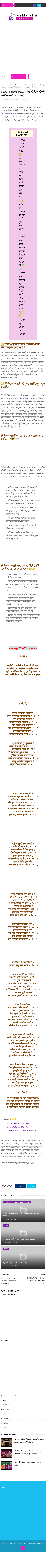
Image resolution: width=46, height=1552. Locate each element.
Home (3, 77)
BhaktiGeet (6, 1405)
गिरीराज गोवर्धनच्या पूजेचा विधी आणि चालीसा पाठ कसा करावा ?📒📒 (21, 294)
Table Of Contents (22, 133)
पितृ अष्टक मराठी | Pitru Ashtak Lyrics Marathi (19, 1239)
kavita (4, 1427)
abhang (5, 1414)
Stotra (34, 85)
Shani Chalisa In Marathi (18, 1123)
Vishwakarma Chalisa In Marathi (21, 1130)
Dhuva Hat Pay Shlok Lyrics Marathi (17, 1202)
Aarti (4, 1400)
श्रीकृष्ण (26, 398)
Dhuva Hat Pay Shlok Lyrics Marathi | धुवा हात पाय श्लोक (21, 1214)
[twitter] (39, 5)
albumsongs (6, 1418)
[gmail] (43, 4)
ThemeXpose (40, 1543)
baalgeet (5, 1423)
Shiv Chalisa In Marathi (17, 1126)
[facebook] (34, 5)
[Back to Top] (23, 1548)
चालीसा (10, 113)
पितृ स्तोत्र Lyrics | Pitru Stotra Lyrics (16, 1262)
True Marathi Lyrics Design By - (22, 1543)
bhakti (10, 85)
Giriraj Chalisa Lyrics (22, 85)
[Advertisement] (23, 47)
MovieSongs (6, 1409)
